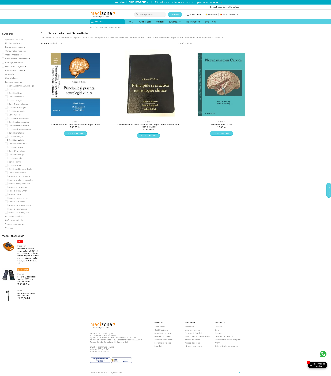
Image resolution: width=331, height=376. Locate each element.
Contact (219, 327)
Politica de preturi (192, 343)
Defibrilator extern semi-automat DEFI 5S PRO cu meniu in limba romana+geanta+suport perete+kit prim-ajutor (28, 253)
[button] (221, 14)
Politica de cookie (192, 340)
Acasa (92, 27)
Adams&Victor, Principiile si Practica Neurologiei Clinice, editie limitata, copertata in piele (148, 125)
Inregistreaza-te (217, 7)
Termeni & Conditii (193, 333)
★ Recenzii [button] (329, 190)
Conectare (234, 7)
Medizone (103, 14)
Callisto (75, 122)
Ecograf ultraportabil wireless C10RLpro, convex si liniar (26, 279)
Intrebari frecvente (193, 346)
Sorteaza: (45, 43)
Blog (217, 330)
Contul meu (160, 327)
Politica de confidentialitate (197, 336)
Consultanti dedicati (224, 336)
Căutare (175, 14)
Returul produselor (163, 343)
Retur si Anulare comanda (226, 346)
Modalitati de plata (163, 333)
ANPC (217, 343)
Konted (20, 274)
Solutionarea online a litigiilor (227, 340)
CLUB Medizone (161, 330)
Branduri (158, 346)
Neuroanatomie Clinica (221, 124)
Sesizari (218, 333)
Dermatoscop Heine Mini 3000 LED (26, 294)
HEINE (19, 290)
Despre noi (189, 327)
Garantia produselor (163, 340)
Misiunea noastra (192, 330)
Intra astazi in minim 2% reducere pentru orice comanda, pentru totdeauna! (165, 2)
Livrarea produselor (163, 336)
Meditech (21, 246)
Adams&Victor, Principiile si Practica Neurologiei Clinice (75, 124)
